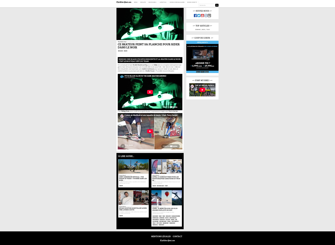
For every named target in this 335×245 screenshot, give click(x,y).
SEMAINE (197, 29)
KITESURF (162, 217)
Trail (168, 221)
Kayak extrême (176, 216)
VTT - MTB (159, 223)
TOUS (208, 29)
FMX (164, 216)
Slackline (155, 221)
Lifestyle (163, 2)
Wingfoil (155, 224)
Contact (177, 236)
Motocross (173, 217)
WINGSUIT (161, 224)
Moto (167, 217)
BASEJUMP (155, 216)
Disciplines (152, 2)
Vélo (154, 223)
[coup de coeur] (202, 57)
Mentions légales (161, 236)
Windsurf (172, 223)
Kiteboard (155, 217)
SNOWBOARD (160, 185)
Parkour (162, 219)
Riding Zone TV (192, 2)
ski (176, 219)
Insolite (143, 2)
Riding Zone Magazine (177, 2)
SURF (166, 185)
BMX (160, 216)
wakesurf (165, 223)
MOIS (203, 29)
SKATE (125, 51)
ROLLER (168, 219)
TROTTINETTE (175, 221)
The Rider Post (122, 42)
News (135, 2)
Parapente (156, 219)
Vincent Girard (122, 175)
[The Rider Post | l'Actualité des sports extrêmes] (124, 2)
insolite (120, 51)
